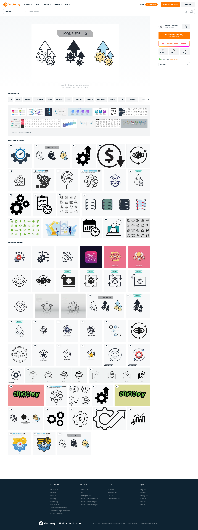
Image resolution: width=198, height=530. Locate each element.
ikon (68, 99)
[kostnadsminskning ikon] (111, 156)
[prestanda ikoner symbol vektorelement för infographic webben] (25, 418)
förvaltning (132, 99)
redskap (59, 99)
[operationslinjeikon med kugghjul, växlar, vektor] (91, 257)
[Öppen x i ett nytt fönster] (76, 523)
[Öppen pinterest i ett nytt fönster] (70, 523)
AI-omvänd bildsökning (58, 508)
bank (18, 99)
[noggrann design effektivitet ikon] (20, 156)
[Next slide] (147, 99)
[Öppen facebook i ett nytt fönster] (60, 523)
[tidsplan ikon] (91, 228)
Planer (142, 4)
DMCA (82, 493)
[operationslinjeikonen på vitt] (20, 306)
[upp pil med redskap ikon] (109, 418)
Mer (66, 5)
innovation (101, 99)
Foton (37, 5)
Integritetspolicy (133, 523)
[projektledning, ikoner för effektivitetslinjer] (79, 395)
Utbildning (54, 502)
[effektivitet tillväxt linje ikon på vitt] (115, 180)
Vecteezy (53, 493)
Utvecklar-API (55, 505)
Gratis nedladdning (174, 35)
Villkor (124, 523)
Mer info (162, 64)
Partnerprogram (85, 496)
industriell (78, 99)
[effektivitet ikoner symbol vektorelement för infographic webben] (52, 156)
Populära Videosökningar (88, 505)
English (143, 490)
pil (11, 99)
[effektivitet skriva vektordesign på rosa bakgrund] (26, 395)
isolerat (112, 99)
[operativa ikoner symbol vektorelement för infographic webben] (91, 281)
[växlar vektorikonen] (19, 204)
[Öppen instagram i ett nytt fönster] (63, 523)
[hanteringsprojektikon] (44, 204)
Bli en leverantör (114, 499)
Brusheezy (54, 490)
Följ (186, 28)
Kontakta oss (112, 493)
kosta (50, 99)
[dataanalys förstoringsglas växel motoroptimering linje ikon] (67, 180)
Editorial (57, 5)
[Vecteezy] (11, 4)
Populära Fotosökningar (88, 502)
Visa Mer (134, 123)
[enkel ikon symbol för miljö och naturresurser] (24, 228)
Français (143, 502)
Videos (46, 5)
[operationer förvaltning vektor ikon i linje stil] (138, 418)
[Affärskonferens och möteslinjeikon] (138, 228)
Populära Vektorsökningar (89, 499)
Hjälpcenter (112, 490)
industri (90, 99)
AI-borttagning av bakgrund (60, 511)
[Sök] (186, 11)
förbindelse (39, 99)
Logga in (187, 4)
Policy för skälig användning (148, 523)
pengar (143, 99)
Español (143, 493)
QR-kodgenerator (56, 514)
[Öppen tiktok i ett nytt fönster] (73, 523)
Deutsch (143, 499)
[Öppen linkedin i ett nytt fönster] (66, 523)
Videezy (53, 496)
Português (144, 496)
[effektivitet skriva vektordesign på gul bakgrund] (132, 395)
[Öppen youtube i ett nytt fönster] (80, 523)
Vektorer (27, 5)
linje (121, 99)
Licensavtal (84, 490)
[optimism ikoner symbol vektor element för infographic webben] (139, 180)
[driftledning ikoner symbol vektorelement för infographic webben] (67, 281)
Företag (53, 499)
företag (27, 99)
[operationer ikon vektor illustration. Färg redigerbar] (19, 281)
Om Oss (110, 496)
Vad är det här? (174, 59)
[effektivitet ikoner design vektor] (55, 418)
